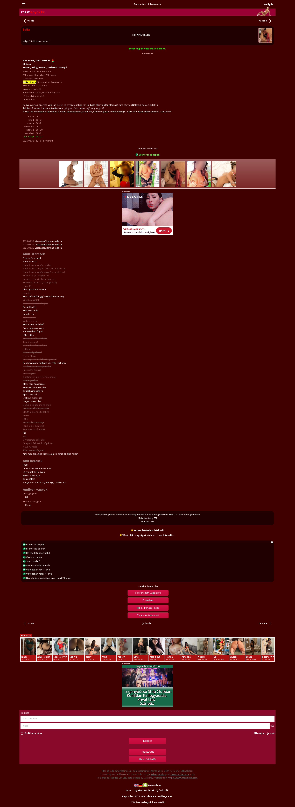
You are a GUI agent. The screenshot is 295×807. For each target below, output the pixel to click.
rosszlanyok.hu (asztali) (151, 802)
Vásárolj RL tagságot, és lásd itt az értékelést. (148, 535)
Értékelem (147, 600)
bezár (147, 623)
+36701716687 (140, 35)
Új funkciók (162, 790)
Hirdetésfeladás (147, 759)
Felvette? (147, 53)
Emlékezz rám (33, 733)
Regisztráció (147, 751)
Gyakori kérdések (144, 790)
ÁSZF (137, 796)
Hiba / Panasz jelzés (148, 607)
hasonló (263, 20)
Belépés (268, 4)
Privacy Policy (158, 774)
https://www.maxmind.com (182, 777)
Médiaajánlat (164, 796)
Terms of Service (180, 774)
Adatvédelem (148, 796)
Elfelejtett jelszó (264, 733)
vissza (30, 20)
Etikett (129, 790)
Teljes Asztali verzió (148, 615)
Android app (154, 785)
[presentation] (269, 649)
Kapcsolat (127, 796)
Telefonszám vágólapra (148, 592)
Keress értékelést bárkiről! (148, 530)
